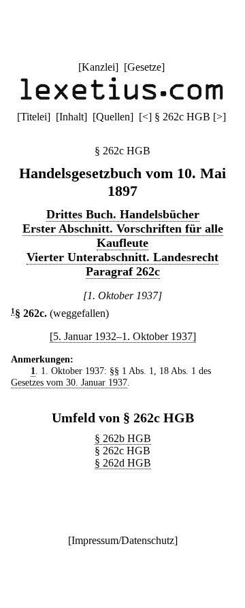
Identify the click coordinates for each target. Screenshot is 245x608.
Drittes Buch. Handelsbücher (122, 214)
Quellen (113, 116)
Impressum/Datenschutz (122, 540)
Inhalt (71, 116)
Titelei (33, 116)
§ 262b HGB (123, 438)
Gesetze (144, 67)
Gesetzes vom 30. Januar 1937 (69, 382)
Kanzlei (98, 67)
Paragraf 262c (123, 271)
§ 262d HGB (123, 463)
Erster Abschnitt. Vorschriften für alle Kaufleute (122, 236)
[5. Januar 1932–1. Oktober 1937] (123, 336)
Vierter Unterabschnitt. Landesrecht (122, 257)
